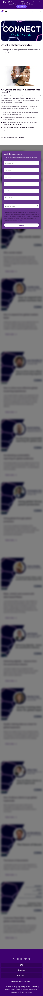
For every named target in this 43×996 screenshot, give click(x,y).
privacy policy (19, 220)
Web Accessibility (26, 992)
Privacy (28, 987)
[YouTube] (25, 959)
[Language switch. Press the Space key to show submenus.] (36, 11)
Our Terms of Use (10, 987)
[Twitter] (13, 959)
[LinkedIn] (17, 959)
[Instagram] (29, 959)
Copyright (21, 987)
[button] (4, 11)
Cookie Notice (15, 992)
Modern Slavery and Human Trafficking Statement (21, 989)
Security (34, 987)
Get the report (21, 6)
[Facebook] (21, 959)
